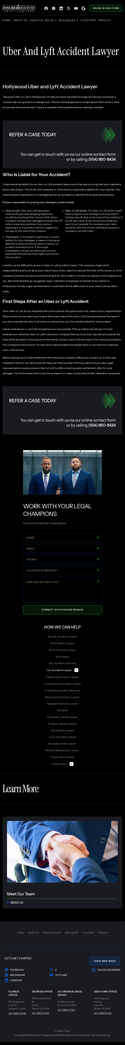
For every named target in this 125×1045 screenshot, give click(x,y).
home (7, 20)
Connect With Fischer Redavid (62, 609)
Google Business (108, 969)
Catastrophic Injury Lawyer (62, 677)
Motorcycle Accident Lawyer (62, 697)
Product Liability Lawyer (62, 723)
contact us (95, 357)
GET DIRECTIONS (17, 1013)
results (105, 20)
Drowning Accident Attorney (62, 690)
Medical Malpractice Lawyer (62, 750)
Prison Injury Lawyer (62, 757)
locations (88, 20)
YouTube (61, 975)
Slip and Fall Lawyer (62, 730)
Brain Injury (62, 656)
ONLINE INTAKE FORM (105, 8)
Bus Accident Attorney (62, 663)
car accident (64, 194)
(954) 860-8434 (105, 961)
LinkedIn (16, 980)
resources (67, 20)
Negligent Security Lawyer (62, 703)
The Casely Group (100, 1035)
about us (20, 20)
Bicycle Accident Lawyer (62, 636)
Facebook (17, 969)
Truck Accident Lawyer (62, 737)
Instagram (17, 975)
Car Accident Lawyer (59, 670)
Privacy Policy (62, 1030)
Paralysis (62, 710)
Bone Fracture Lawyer (62, 650)
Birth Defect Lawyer (62, 643)
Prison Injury (59, 763)
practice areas (42, 20)
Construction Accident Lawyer (62, 683)
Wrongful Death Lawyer (62, 743)
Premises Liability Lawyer (62, 717)
